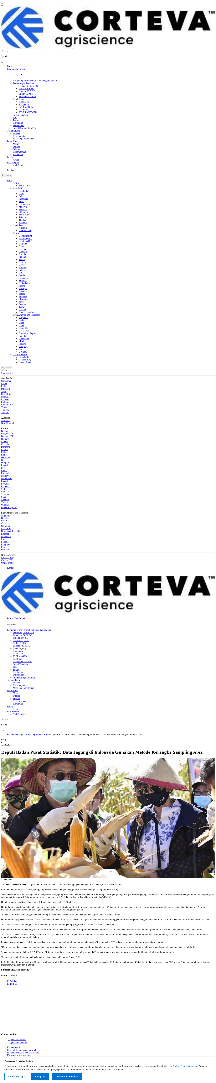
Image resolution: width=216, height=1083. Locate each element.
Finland (22, 257)
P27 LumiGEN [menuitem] (26, 107)
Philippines (24, 212)
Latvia (22, 275)
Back (9, 66)
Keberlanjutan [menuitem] (19, 136)
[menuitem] (35, 80)
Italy (21, 272)
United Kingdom (27, 312)
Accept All (40, 1077)
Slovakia (23, 296)
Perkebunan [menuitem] (18, 125)
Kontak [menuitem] (10, 170)
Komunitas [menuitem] (18, 154)
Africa (16, 183)
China (21, 193)
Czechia (22, 249)
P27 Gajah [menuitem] (24, 104)
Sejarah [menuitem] (16, 149)
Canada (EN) (25, 357)
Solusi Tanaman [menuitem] (20, 115)
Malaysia (23, 206)
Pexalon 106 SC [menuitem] (26, 88)
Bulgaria (23, 243)
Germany (23, 262)
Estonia (22, 254)
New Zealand (25, 230)
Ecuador (23, 336)
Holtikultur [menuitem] (18, 123)
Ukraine (22, 309)
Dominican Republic (28, 333)
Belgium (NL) (25, 238)
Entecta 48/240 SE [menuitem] (27, 96)
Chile (21, 325)
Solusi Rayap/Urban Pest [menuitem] (24, 128)
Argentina (23, 317)
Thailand (23, 220)
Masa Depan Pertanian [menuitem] (23, 138)
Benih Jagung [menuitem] (19, 99)
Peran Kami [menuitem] (12, 141)
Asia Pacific (18, 188)
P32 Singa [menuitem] (23, 109)
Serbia (22, 294)
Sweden (22, 304)
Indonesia (6, 175)
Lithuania (23, 278)
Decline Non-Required (67, 1077)
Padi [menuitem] (15, 117)
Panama (22, 344)
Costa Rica (24, 330)
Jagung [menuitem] (16, 120)
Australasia (18, 225)
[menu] (2, 3)
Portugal (23, 288)
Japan (21, 201)
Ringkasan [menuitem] (24, 101)
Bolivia (22, 320)
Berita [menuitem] (10, 157)
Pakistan (23, 209)
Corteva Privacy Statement (185, 1066)
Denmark (23, 251)
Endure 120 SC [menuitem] (26, 94)
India (21, 196)
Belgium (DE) (25, 241)
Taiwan (22, 217)
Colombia (23, 328)
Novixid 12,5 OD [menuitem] (27, 91)
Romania (23, 291)
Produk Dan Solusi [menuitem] (16, 69)
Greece (22, 264)
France (22, 259)
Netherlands (24, 283)
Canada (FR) (25, 359)
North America (20, 354)
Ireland (22, 270)
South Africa (25, 185)
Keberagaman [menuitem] (19, 152)
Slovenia (23, 299)
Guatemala (24, 338)
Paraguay (23, 346)
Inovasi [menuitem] (16, 133)
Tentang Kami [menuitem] (13, 130)
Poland (22, 286)
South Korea (25, 214)
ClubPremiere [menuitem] (19, 165)
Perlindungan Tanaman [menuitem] (23, 83)
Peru (21, 349)
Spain (21, 301)
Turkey (22, 307)
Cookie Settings (16, 1077)
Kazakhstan (24, 204)
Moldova (23, 280)
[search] (2, 62)
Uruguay (23, 352)
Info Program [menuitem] (13, 162)
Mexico (22, 341)
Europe (16, 233)
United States (25, 362)
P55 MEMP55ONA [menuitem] (28, 112)
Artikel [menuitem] (16, 159)
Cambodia (23, 191)
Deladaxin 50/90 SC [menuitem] (28, 86)
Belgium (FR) (25, 235)
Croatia (22, 246)
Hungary (23, 267)
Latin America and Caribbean (26, 315)
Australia (23, 228)
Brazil (21, 323)
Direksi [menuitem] (16, 146)
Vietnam (23, 222)
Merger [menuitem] (16, 144)
